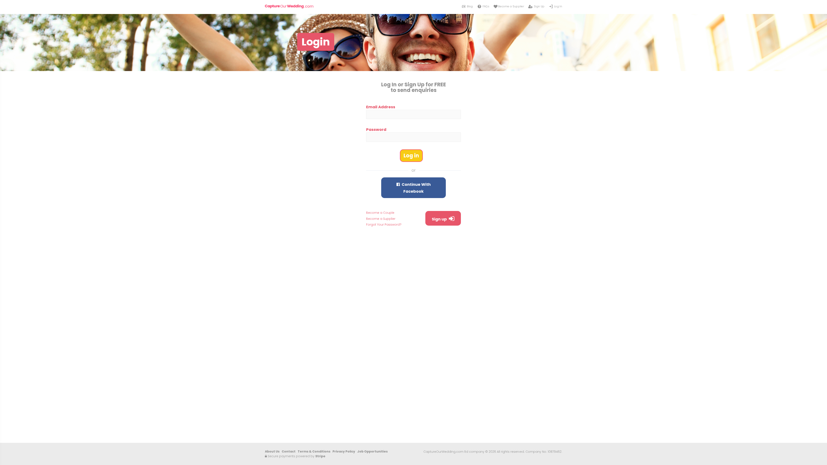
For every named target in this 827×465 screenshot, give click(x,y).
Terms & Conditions (314, 451)
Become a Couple (380, 213)
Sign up (440, 219)
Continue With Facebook (416, 188)
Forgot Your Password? (383, 224)
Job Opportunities (372, 451)
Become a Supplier (380, 219)
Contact (288, 451)
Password (376, 129)
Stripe (320, 456)
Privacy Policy (344, 451)
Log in (411, 155)
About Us (272, 451)
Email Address (380, 107)
